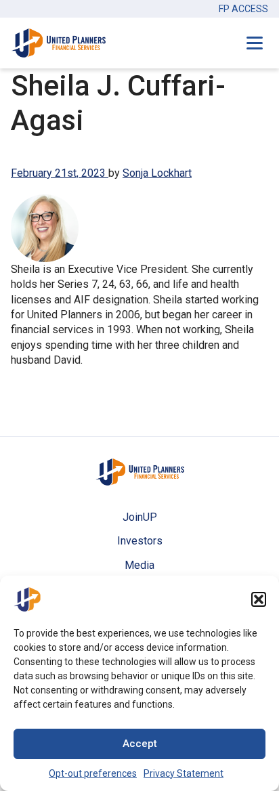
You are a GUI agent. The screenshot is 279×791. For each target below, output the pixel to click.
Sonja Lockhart (157, 173)
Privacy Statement (183, 773)
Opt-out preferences (93, 773)
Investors (140, 540)
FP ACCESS (243, 8)
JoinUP (140, 517)
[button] (258, 599)
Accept (140, 743)
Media (139, 565)
